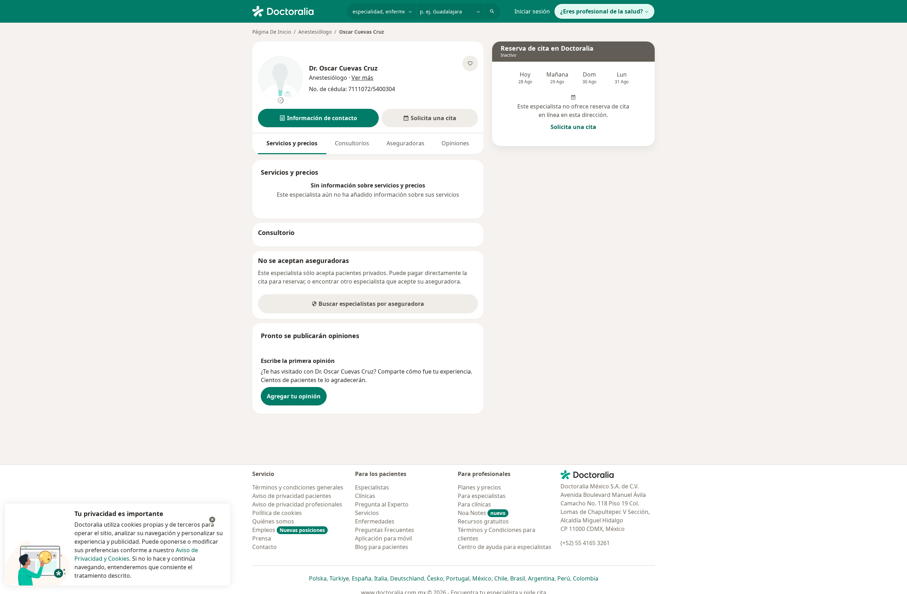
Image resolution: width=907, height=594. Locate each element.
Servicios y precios (291, 143)
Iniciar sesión (532, 11)
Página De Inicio (271, 31)
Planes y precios (479, 487)
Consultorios (352, 143)
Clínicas (365, 496)
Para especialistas (482, 496)
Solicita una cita (573, 127)
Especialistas (372, 487)
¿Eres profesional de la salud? (601, 11)
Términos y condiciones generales (297, 487)
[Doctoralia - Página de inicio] (296, 11)
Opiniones (455, 143)
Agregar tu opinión (294, 396)
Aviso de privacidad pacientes (291, 496)
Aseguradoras (405, 143)
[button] (318, 118)
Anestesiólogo (315, 31)
